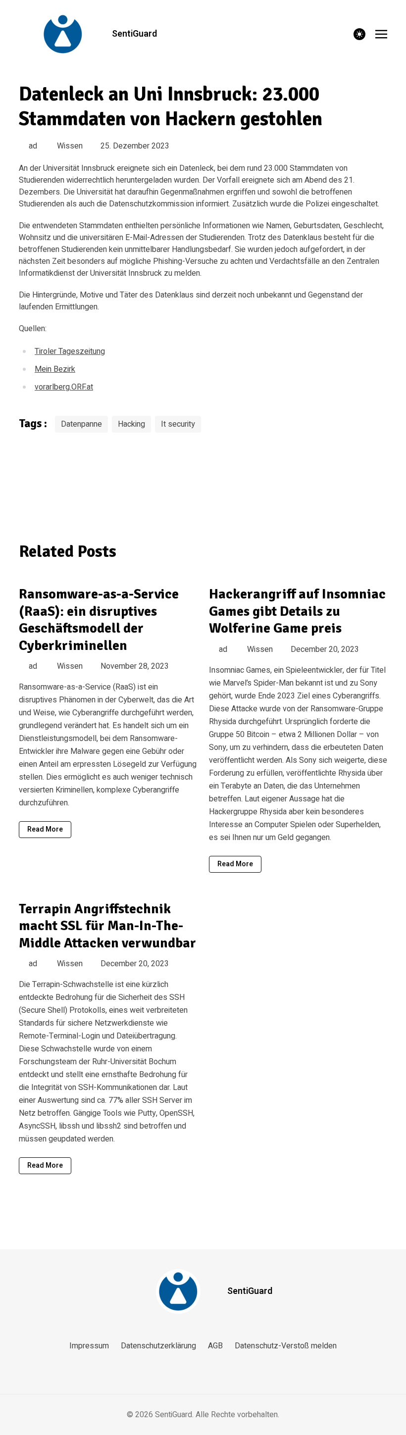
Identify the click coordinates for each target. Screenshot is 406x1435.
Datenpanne (81, 424)
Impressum (89, 1346)
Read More (45, 829)
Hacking (131, 424)
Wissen (70, 146)
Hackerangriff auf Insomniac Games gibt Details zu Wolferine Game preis (297, 611)
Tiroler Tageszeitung (70, 351)
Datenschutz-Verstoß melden (286, 1346)
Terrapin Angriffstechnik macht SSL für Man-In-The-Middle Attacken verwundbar (107, 925)
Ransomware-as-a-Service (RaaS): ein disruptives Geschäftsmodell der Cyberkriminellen (99, 620)
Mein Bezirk (55, 369)
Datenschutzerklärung (158, 1346)
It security (178, 424)
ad (33, 146)
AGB (215, 1346)
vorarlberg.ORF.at (64, 387)
